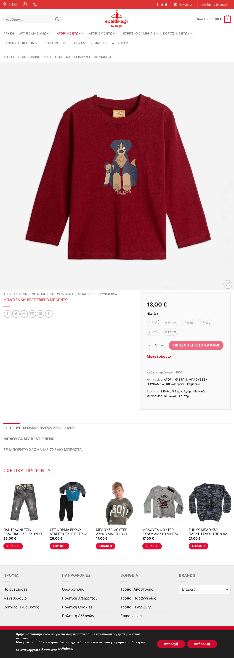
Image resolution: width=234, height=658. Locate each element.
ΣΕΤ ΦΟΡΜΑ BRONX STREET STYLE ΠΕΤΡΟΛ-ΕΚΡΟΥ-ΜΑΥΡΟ (69, 534)
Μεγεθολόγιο (159, 356)
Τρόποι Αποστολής (136, 589)
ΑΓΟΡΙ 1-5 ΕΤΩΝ (69, 33)
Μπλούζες (200, 391)
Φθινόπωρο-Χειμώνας (162, 396)
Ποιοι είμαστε (15, 589)
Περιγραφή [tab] (11, 427)
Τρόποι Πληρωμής (136, 607)
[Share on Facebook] (7, 314)
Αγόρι (187, 391)
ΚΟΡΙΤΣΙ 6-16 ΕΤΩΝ (20, 43)
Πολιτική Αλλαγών (78, 615)
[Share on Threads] (24, 314)
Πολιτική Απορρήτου (80, 598)
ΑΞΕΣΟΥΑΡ (120, 43)
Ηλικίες (152, 313)
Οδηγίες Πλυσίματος (21, 607)
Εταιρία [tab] (70, 427)
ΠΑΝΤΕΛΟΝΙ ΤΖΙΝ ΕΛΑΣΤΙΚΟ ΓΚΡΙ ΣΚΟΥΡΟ (22, 532)
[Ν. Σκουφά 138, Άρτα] (5, 4)
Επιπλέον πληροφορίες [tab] (42, 427)
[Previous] (10, 176)
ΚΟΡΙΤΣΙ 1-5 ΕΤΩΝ (176, 33)
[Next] (223, 176)
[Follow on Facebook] (157, 4)
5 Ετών (177, 391)
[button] (184, 5)
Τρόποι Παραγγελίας (138, 598)
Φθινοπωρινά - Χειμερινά (50, 57)
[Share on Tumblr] (49, 314)
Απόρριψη (202, 644)
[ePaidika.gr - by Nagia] (117, 19)
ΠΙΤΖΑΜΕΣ (81, 43)
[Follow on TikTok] (166, 4)
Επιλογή (13, 546)
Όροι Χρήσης (73, 589)
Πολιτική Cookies (77, 607)
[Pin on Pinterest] (40, 314)
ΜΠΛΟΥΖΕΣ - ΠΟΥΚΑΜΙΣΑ (92, 57)
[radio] (154, 322)
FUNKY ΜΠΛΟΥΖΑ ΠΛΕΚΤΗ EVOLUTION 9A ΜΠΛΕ (208, 534)
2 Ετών (165, 391)
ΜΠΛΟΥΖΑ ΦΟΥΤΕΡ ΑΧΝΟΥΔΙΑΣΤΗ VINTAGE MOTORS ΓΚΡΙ (161, 534)
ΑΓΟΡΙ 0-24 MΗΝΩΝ (34, 33)
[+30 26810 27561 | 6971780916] (35, 4)
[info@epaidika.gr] (15, 4)
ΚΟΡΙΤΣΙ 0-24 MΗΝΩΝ (139, 33)
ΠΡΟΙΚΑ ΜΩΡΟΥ (54, 43)
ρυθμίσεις (65, 648)
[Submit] (57, 19)
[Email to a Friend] (32, 314)
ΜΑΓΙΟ (99, 43)
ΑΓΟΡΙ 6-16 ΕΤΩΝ (102, 33)
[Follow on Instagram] (162, 4)
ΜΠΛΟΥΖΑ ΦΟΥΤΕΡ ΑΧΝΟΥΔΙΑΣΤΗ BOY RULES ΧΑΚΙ (112, 534)
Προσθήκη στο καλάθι (196, 345)
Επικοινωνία (131, 615)
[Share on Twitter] (16, 314)
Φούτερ (183, 396)
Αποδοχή (171, 644)
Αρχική (8, 33)
